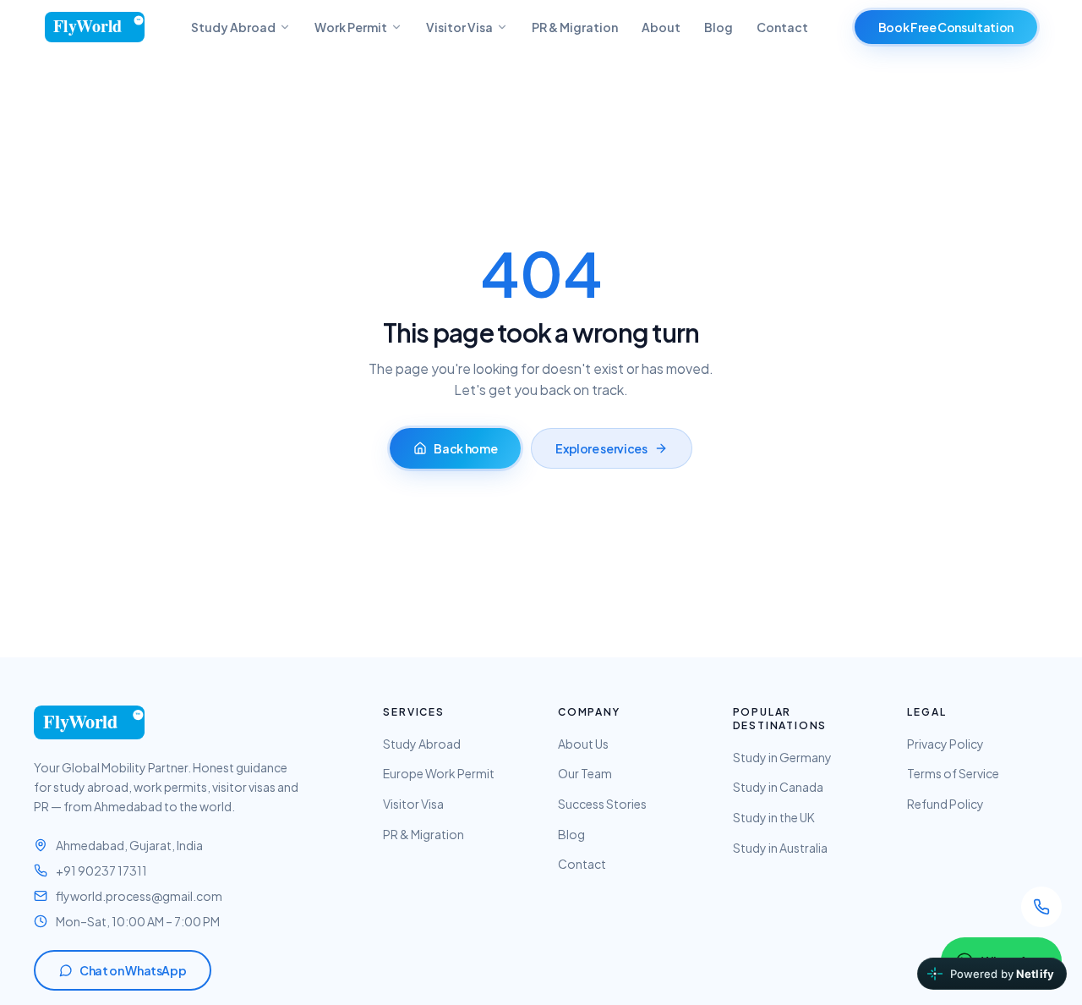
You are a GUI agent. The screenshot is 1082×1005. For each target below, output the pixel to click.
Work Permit (350, 27)
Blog (718, 27)
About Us (583, 743)
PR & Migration (575, 27)
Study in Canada (778, 786)
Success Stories (602, 803)
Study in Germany (782, 757)
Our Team (585, 773)
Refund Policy (945, 803)
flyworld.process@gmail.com (139, 895)
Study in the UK (774, 817)
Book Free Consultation (946, 27)
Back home (465, 448)
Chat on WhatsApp (132, 970)
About (661, 27)
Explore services (601, 448)
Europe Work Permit (439, 773)
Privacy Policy (945, 743)
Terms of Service (953, 773)
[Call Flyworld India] (1041, 907)
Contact (782, 27)
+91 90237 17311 (101, 870)
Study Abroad (233, 27)
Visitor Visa (459, 27)
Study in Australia (780, 847)
